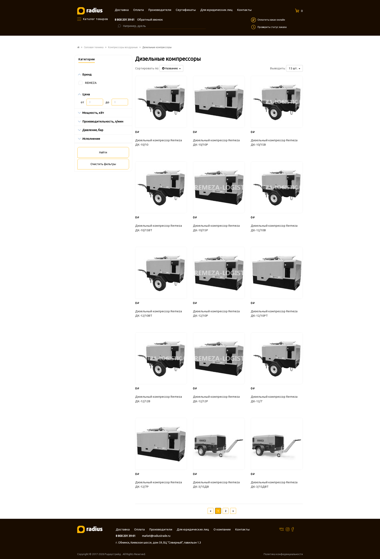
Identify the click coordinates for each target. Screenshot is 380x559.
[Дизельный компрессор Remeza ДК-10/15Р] (219, 187)
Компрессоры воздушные (123, 47)
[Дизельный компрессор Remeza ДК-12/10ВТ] (161, 272)
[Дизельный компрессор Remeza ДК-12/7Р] (161, 443)
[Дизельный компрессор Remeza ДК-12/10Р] (219, 272)
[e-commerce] (90, 10)
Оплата (139, 529)
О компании (222, 529)
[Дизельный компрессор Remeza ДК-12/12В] (161, 358)
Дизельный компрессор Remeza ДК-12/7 (274, 399)
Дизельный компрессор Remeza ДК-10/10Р (216, 142)
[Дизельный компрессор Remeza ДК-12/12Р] (219, 358)
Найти (103, 152)
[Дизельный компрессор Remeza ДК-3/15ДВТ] (276, 443)
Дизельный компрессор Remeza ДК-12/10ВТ (158, 313)
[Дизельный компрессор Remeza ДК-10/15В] (276, 101)
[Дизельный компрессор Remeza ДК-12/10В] (276, 187)
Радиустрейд (113, 554)
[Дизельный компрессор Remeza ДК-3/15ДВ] (219, 443)
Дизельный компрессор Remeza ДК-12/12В (158, 399)
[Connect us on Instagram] (288, 529)
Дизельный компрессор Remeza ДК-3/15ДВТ (274, 484)
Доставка (123, 529)
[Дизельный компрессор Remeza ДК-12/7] (276, 358)
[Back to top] (376, 548)
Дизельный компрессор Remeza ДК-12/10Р (216, 313)
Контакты (242, 529)
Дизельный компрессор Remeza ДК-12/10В (274, 228)
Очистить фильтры (103, 164)
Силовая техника (94, 47)
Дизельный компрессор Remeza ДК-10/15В (274, 142)
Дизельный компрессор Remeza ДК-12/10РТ (274, 313)
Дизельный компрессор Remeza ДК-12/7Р (158, 484)
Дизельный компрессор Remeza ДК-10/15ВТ (158, 228)
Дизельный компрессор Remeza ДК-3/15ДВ (216, 484)
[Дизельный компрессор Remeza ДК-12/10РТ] (276, 272)
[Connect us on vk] (281, 529)
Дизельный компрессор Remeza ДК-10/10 (158, 142)
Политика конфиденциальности (283, 554)
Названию (171, 68)
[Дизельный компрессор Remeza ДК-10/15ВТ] (161, 187)
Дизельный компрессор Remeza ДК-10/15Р (216, 228)
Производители (160, 529)
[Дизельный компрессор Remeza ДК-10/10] (161, 101)
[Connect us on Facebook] (293, 529)
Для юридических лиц (193, 529)
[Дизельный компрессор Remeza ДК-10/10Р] (219, 101)
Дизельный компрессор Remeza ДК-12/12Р (216, 399)
